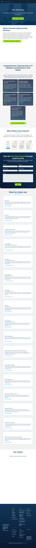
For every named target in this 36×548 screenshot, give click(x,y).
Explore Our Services (18, 18)
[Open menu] (33, 1)
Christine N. (16, 141)
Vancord (7, 141)
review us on (9, 148)
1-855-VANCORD (5, 530)
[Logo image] (6, 511)
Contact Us (21, 532)
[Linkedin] (6, 537)
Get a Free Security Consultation (18, 123)
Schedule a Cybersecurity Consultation (12, 41)
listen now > (28, 539)
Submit (18, 184)
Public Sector (28, 513)
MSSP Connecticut (22, 510)
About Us (13, 510)
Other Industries (28, 515)
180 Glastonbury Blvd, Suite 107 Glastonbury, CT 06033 (5, 527)
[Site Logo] (6, 1)
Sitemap (13, 536)
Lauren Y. (23, 141)
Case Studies (14, 532)
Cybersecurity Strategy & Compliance (21, 515)
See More (5, 90)
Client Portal (21, 537)
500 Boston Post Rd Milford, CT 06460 (6, 525)
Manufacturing (28, 510)
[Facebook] (5, 537)
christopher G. (30, 141)
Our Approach (14, 517)
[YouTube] (4, 537)
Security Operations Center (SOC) (22, 524)
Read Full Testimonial (8, 220)
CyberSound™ (14, 534)
